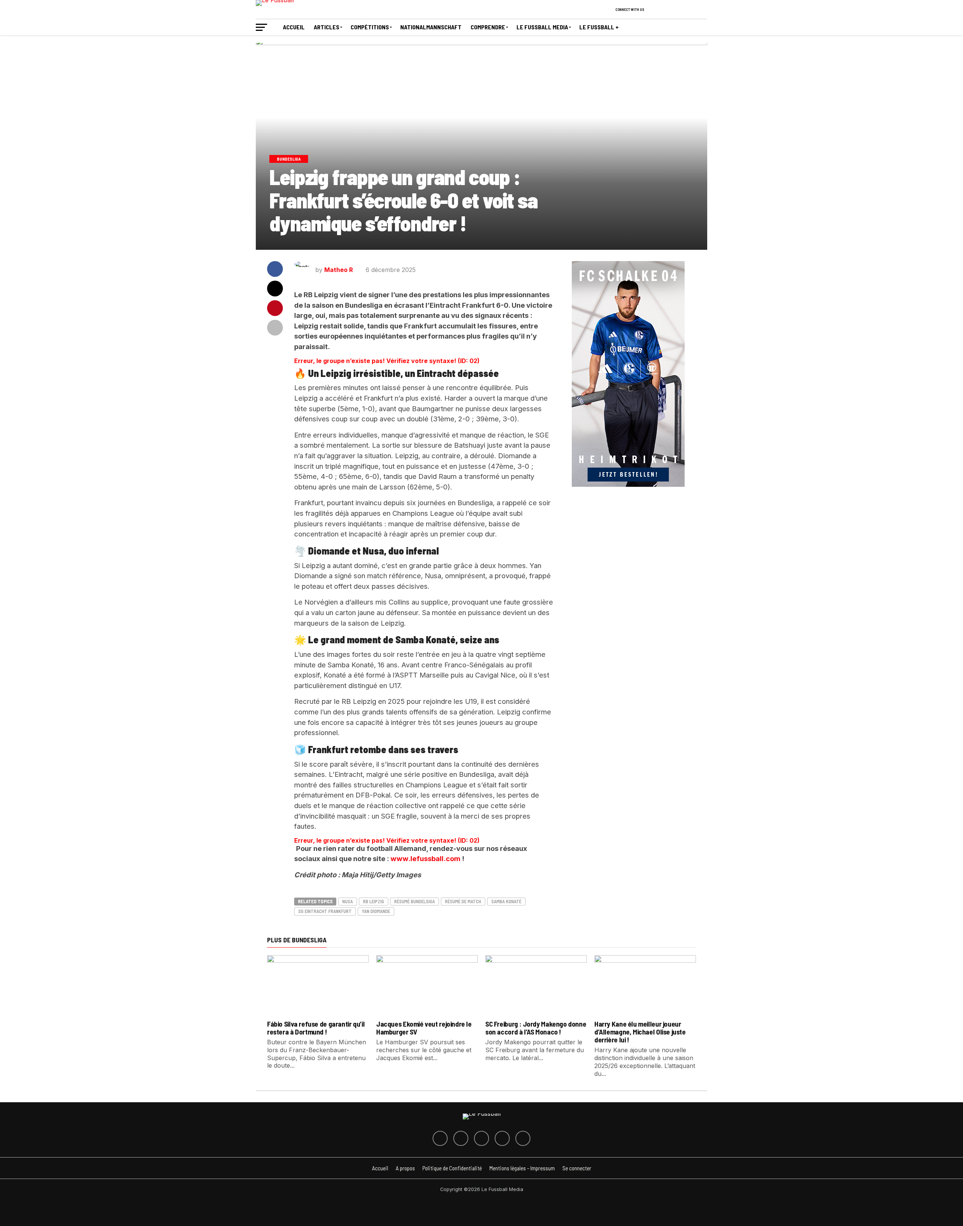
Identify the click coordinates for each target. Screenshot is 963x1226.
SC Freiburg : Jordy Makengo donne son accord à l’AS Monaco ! (535, 1027)
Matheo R (338, 269)
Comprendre (488, 26)
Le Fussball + (599, 26)
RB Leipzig (373, 901)
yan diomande (376, 911)
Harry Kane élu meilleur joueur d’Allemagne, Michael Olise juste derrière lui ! (640, 1031)
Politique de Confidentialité (452, 1168)
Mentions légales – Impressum (522, 1168)
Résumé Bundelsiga (414, 901)
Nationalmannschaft (431, 26)
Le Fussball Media (542, 26)
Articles (326, 26)
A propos (405, 1168)
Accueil (294, 26)
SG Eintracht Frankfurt (325, 911)
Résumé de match (463, 901)
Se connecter (576, 1168)
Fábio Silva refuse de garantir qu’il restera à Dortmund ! (316, 1027)
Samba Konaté (506, 901)
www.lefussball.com (426, 858)
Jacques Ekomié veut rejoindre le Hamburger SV (424, 1027)
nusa (347, 901)
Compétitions (370, 26)
